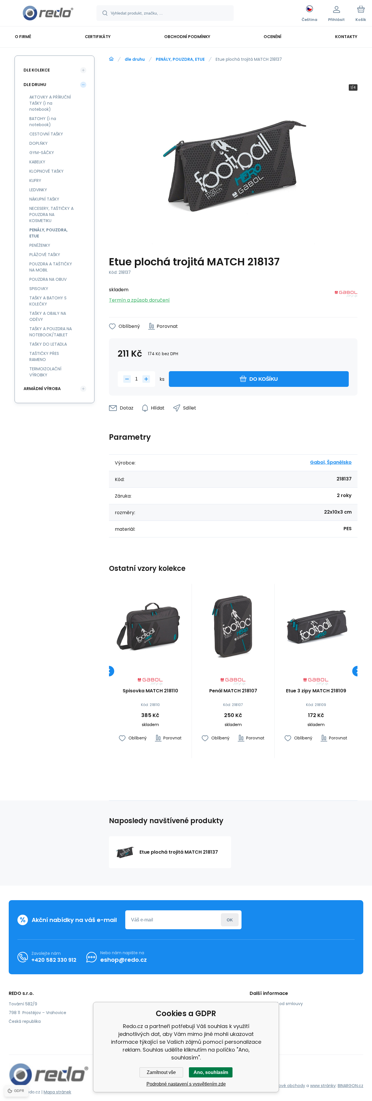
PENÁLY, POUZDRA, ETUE (180, 59)
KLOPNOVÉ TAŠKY (46, 171)
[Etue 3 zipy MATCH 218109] (315, 625)
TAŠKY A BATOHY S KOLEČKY (48, 301)
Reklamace (265, 1029)
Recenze (262, 1037)
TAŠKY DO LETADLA (48, 344)
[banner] (48, 14)
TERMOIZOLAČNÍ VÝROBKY (45, 372)
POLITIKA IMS (266, 1020)
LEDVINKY (38, 190)
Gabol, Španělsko (331, 462)
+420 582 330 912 (53, 960)
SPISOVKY (38, 289)
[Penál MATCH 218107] (233, 625)
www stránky (323, 1086)
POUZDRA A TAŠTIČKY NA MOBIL (50, 267)
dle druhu (135, 59)
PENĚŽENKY (39, 245)
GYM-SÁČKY (41, 153)
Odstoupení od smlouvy (278, 1004)
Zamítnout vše (161, 1072)
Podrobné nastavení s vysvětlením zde (186, 1084)
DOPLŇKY (38, 143)
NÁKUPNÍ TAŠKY (44, 199)
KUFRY (35, 180)
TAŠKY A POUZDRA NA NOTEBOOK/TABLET (50, 332)
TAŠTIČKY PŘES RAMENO (44, 356)
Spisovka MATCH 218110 (150, 691)
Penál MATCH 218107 (233, 691)
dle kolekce (37, 70)
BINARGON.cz (350, 1086)
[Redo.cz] (111, 59)
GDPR (259, 1012)
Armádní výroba (42, 389)
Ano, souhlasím (211, 1072)
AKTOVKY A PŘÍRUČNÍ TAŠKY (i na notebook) (50, 103)
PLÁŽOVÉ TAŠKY (44, 255)
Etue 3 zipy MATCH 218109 (316, 691)
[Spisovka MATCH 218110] (150, 625)
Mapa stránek (57, 1092)
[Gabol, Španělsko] (346, 295)
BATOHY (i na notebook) (42, 122)
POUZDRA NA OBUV (48, 279)
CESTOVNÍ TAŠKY (46, 134)
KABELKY (37, 162)
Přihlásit (230, 919)
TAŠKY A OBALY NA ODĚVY (47, 316)
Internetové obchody (283, 1086)
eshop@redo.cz (123, 960)
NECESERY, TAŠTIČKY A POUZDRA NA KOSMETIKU (51, 214)
